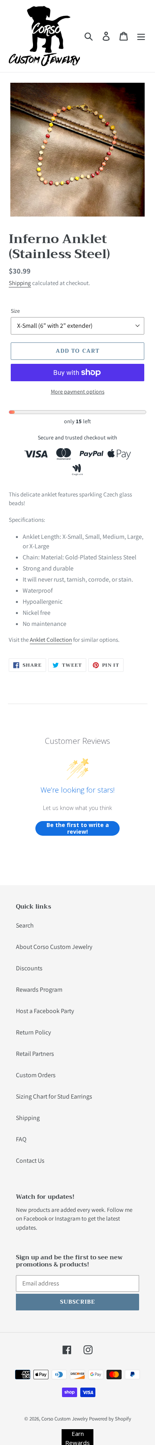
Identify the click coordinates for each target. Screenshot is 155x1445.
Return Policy (33, 1032)
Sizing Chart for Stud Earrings (54, 1096)
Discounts (29, 968)
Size (15, 310)
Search (25, 925)
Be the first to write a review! (77, 828)
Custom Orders (36, 1075)
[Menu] (141, 36)
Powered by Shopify (110, 1418)
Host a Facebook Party (45, 1011)
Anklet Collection (51, 639)
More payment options (78, 391)
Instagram (67, 1218)
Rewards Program (39, 989)
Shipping (20, 283)
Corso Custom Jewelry (64, 1418)
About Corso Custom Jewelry (54, 947)
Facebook (35, 1218)
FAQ (21, 1139)
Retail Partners (35, 1054)
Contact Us (30, 1160)
